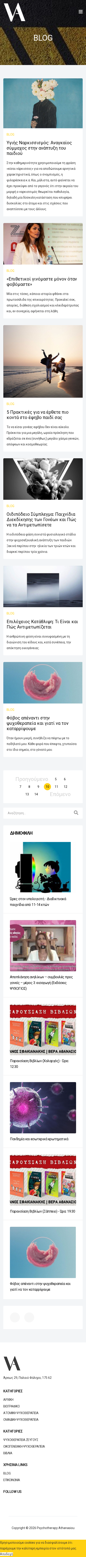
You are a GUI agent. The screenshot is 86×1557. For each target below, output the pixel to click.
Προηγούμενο (31, 779)
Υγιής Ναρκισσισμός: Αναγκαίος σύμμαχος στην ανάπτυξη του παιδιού (39, 148)
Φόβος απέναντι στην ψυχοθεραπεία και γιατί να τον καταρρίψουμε (38, 723)
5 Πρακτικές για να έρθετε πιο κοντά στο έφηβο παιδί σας (38, 414)
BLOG (10, 134)
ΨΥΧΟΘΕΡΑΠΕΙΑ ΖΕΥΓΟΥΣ (20, 1440)
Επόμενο (60, 794)
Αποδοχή (6, 1554)
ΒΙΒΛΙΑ (7, 1453)
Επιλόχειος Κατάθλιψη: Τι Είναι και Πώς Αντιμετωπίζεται (42, 624)
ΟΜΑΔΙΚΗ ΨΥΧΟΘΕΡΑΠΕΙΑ (20, 1419)
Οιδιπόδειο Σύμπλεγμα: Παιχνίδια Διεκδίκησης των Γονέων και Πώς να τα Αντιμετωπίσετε (41, 520)
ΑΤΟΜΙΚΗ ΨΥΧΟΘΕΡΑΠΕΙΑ (20, 1413)
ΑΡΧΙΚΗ (8, 1399)
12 (65, 786)
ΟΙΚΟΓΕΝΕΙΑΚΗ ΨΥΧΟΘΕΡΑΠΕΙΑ (24, 1446)
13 (27, 794)
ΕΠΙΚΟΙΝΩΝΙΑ (11, 1480)
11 (56, 786)
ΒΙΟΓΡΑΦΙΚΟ (11, 1406)
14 (36, 794)
